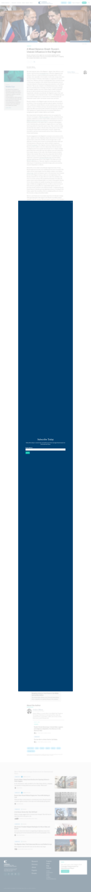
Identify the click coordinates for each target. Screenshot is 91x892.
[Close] (71, 202)
